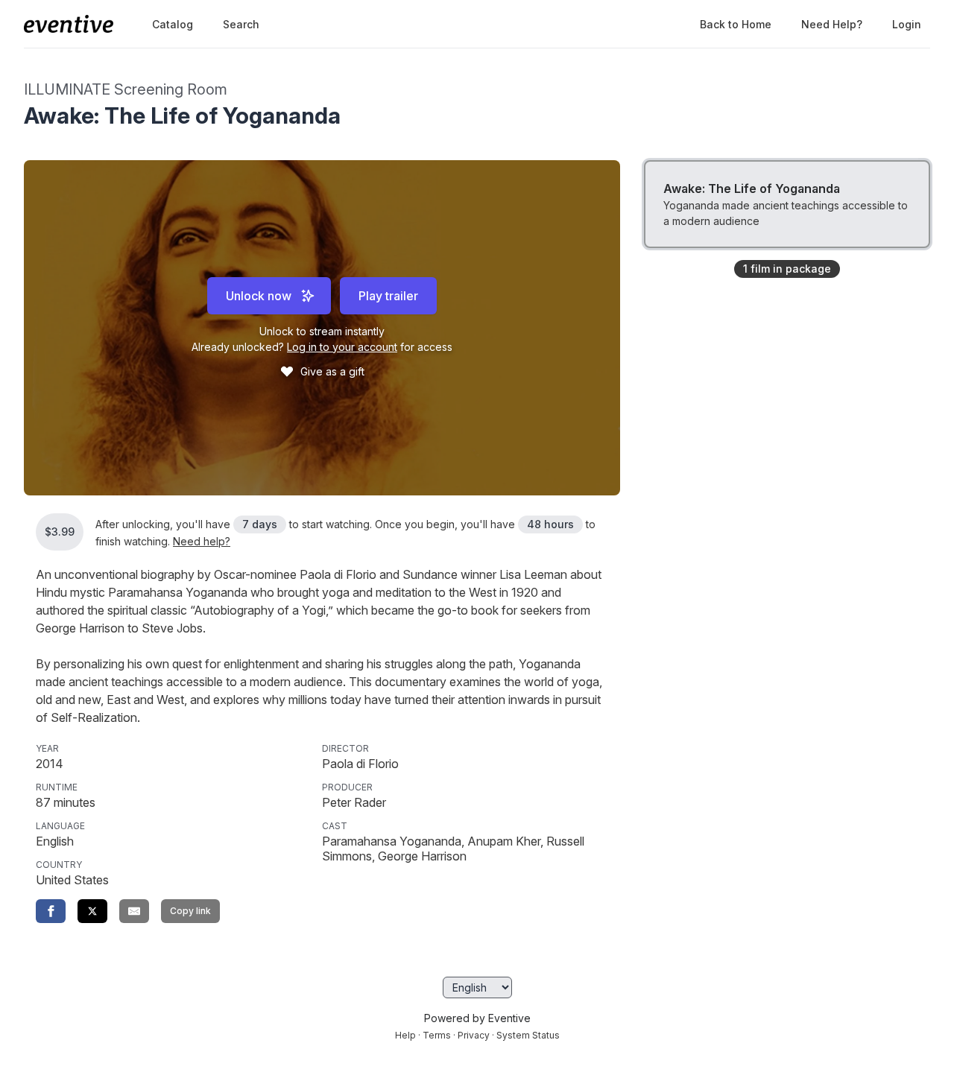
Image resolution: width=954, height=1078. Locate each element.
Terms (437, 1035)
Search (241, 24)
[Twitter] (92, 911)
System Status (528, 1035)
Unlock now (258, 295)
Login (906, 24)
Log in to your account (342, 346)
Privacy (474, 1035)
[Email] (134, 911)
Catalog (172, 24)
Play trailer (388, 295)
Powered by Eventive (477, 1018)
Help (405, 1035)
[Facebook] (51, 911)
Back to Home (735, 24)
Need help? (831, 24)
